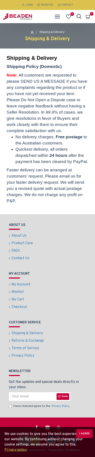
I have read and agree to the (41, 406)
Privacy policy (15, 450)
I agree (84, 433)
